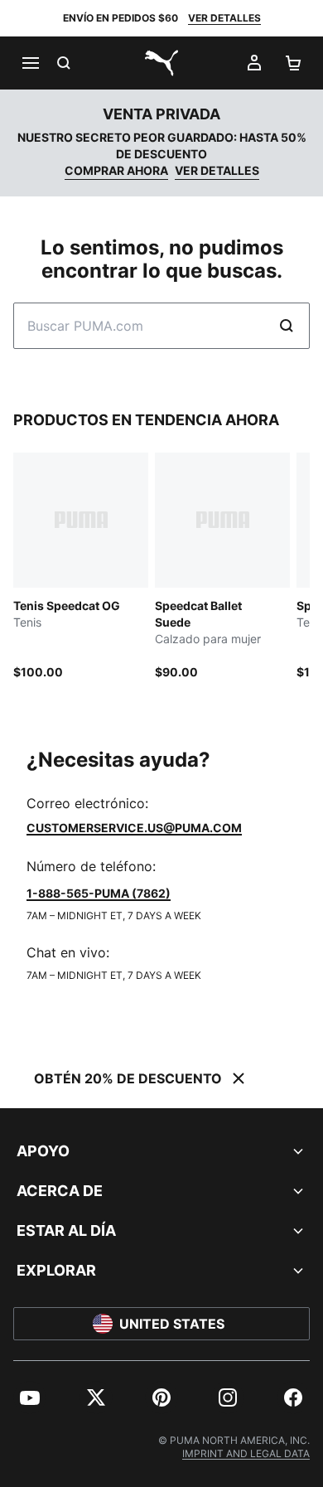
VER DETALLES (224, 18)
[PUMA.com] (161, 63)
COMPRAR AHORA (116, 170)
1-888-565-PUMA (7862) (99, 893)
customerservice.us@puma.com (134, 828)
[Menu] (29, 63)
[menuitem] (29, 1397)
